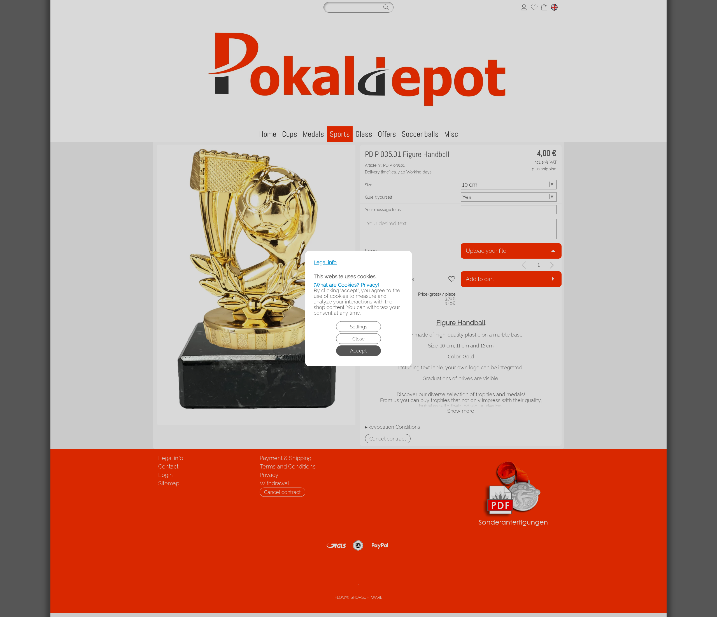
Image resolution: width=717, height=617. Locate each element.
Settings (358, 327)
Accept (358, 351)
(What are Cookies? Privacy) (346, 285)
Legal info (325, 262)
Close (358, 339)
